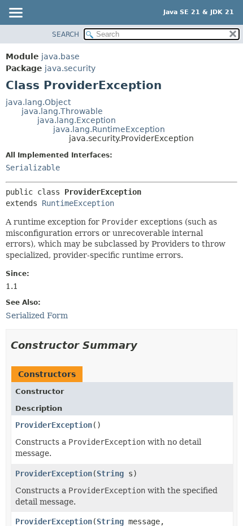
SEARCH (65, 34)
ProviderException (53, 424)
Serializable (33, 167)
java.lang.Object (38, 102)
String (110, 473)
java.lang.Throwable (62, 111)
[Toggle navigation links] (15, 13)
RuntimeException (78, 203)
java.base (60, 56)
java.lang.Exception (76, 120)
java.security (70, 68)
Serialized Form (37, 315)
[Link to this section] (145, 345)
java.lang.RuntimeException (109, 129)
